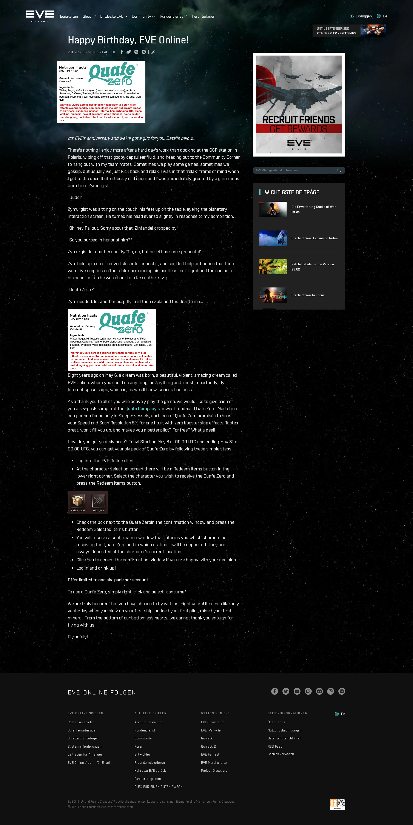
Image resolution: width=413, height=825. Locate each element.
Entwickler (142, 754)
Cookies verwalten (281, 754)
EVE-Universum (213, 722)
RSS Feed (275, 746)
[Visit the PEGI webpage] (337, 804)
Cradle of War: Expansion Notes (314, 238)
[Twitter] (285, 691)
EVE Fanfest (210, 754)
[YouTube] (297, 691)
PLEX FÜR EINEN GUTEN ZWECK (158, 786)
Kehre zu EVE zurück (150, 770)
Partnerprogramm (147, 778)
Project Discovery (214, 770)
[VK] (341, 691)
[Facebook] (274, 691)
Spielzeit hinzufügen (83, 738)
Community (143, 738)
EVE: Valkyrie (211, 730)
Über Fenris (276, 722)
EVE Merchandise (214, 762)
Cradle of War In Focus (308, 295)
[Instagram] (330, 691)
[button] (361, 16)
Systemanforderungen (85, 746)
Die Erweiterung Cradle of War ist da (313, 209)
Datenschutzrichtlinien (285, 738)
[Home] (40, 21)
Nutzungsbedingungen (285, 730)
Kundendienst (144, 730)
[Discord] (319, 691)
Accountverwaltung (148, 722)
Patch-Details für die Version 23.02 (312, 266)
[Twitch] (308, 691)
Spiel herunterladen (82, 730)
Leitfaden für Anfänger (85, 754)
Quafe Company (141, 408)
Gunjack (207, 738)
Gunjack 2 (208, 746)
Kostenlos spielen (81, 722)
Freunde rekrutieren (149, 762)
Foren (138, 746)
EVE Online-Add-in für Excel (89, 762)
